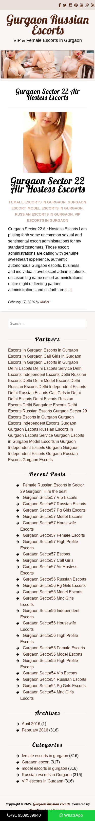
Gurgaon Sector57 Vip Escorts (50, 497)
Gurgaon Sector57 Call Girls (48, 560)
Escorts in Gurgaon (25, 350)
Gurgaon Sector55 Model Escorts (52, 654)
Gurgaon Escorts (23, 429)
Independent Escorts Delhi (46, 374)
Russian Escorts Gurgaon (46, 411)
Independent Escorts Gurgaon (49, 423)
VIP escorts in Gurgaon (42, 781)
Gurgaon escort (35, 762)
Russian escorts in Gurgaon (44, 214)
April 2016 (31, 724)
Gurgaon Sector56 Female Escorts (54, 648)
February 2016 (35, 730)
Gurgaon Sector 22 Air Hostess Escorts (47, 184)
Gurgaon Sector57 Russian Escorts (54, 504)
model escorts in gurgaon (55, 208)
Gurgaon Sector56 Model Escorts (52, 592)
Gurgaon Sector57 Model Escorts (52, 516)
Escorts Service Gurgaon (47, 435)
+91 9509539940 (25, 815)
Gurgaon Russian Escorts (47, 25)
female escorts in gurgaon (37, 202)
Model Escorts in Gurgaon (52, 441)
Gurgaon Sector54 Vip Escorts (50, 673)
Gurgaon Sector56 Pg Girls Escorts (54, 585)
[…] (68, 290)
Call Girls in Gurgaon (62, 356)
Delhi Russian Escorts (28, 393)
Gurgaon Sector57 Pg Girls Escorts (54, 510)
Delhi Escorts (20, 368)
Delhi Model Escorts (51, 380)
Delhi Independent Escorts (62, 387)
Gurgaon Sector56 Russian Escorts (54, 579)
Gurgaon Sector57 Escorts (46, 554)
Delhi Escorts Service (52, 368)
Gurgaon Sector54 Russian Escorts (54, 679)
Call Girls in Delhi (65, 393)
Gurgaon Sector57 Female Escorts (54, 535)
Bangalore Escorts (49, 405)
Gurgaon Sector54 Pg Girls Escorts (54, 686)
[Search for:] (47, 323)
